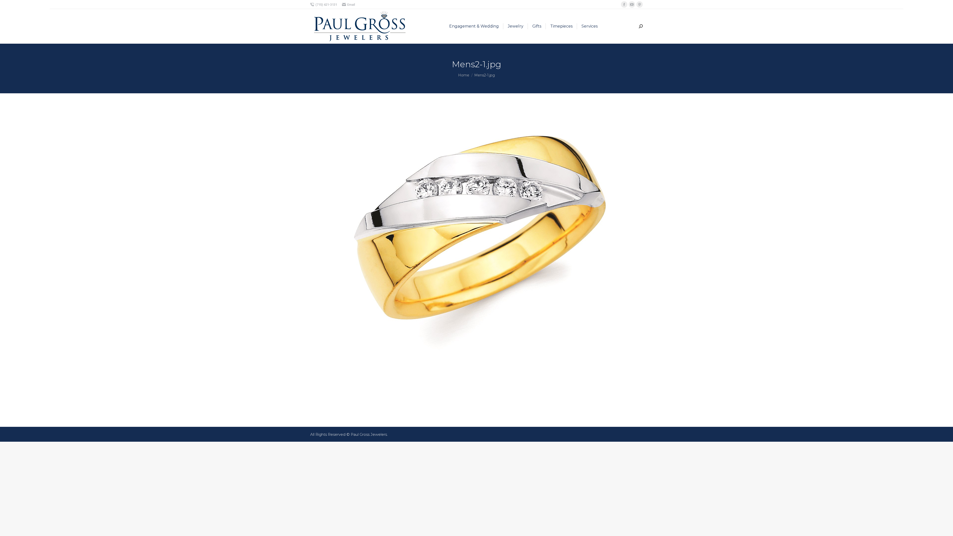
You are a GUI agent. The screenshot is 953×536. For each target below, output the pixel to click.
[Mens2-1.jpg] (476, 259)
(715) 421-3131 (326, 4)
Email (351, 4)
